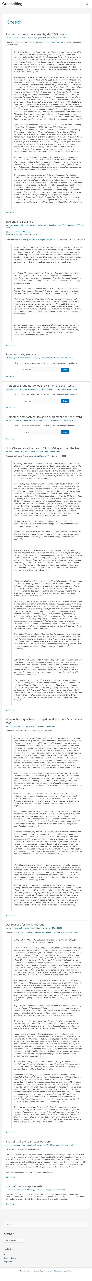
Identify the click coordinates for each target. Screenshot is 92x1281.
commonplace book (21, 928)
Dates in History (10, 1258)
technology (22, 726)
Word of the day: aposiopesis (24, 1186)
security (39, 225)
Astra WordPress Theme (63, 1271)
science (36, 358)
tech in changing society (35, 38)
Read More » (10, 212)
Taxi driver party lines (19, 221)
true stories (41, 1145)
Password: (27, 370)
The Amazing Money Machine (34, 456)
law (38, 389)
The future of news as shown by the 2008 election (38, 34)
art (7, 358)
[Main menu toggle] (87, 4)
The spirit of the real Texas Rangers (28, 1141)
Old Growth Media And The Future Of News (46, 42)
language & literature (21, 225)
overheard (32, 1145)
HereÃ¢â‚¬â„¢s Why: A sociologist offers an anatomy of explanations (52, 932)
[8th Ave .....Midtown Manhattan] (19, 232)
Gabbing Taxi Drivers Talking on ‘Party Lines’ (38, 240)
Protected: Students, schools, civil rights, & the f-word (40, 385)
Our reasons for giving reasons (25, 924)
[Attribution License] (15, 234)
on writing (29, 358)
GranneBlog (12, 4)
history (16, 38)
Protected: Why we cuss (21, 354)
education (9, 389)
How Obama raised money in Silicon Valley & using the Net (43, 448)
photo (26, 234)
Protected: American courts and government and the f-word (44, 417)
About (6, 1254)
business (9, 38)
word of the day (28, 1190)
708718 (35, 234)
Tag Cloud (8, 1262)
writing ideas (45, 358)
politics (22, 38)
